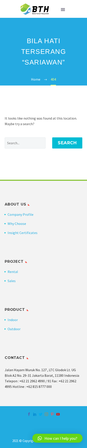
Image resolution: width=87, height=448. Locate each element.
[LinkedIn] (35, 414)
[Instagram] (46, 414)
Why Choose (17, 223)
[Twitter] (40, 414)
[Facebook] (29, 414)
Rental (13, 271)
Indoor (13, 320)
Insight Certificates (22, 232)
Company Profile (20, 214)
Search (67, 142)
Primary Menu (63, 9)
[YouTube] (58, 414)
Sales (12, 281)
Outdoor (14, 329)
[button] (57, 438)
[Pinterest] (52, 414)
